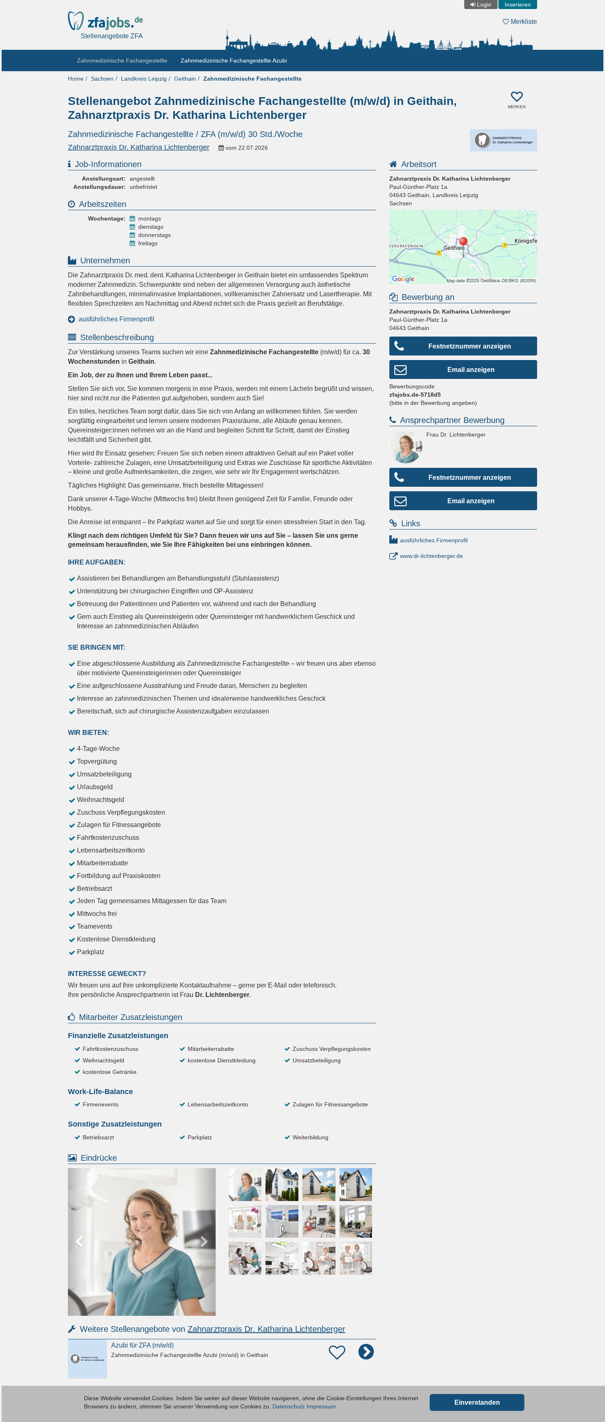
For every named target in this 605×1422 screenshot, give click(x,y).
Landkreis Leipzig (144, 78)
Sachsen (102, 78)
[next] (204, 1242)
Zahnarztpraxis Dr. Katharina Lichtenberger (266, 1329)
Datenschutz (288, 1406)
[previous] (79, 1242)
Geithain (185, 78)
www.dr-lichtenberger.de (431, 556)
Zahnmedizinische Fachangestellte (122, 60)
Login (484, 4)
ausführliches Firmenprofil (116, 319)
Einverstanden (477, 1402)
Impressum (321, 1406)
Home (76, 78)
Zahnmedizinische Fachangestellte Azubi (234, 60)
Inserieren (518, 4)
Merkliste (523, 21)
